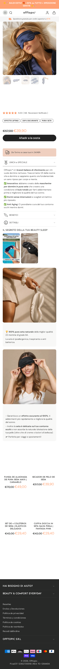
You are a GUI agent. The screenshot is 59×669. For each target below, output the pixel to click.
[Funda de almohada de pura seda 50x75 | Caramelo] (15, 460)
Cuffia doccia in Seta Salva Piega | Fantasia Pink (43, 526)
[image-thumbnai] (7, 80)
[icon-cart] (53, 12)
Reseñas (7, 604)
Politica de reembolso (13, 626)
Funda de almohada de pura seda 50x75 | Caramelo (15, 479)
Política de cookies (12, 622)
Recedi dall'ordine (11, 631)
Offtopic (33, 660)
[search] (11, 12)
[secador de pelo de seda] (43, 460)
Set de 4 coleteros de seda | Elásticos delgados (15, 526)
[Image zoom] (29, 48)
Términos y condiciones (14, 617)
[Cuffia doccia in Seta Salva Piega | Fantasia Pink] (43, 507)
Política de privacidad (13, 613)
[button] (29, 138)
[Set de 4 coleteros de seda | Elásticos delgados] (15, 507)
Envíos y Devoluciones (13, 608)
